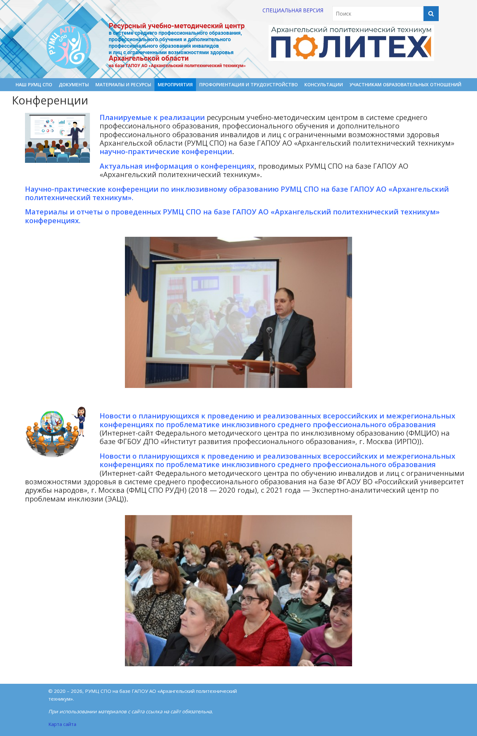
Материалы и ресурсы (123, 84)
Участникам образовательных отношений (405, 84)
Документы (74, 84)
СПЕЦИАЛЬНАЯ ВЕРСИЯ (293, 10)
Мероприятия (175, 84)
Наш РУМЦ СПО (34, 84)
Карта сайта (62, 724)
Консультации (323, 84)
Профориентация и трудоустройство (248, 84)
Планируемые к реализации (152, 117)
